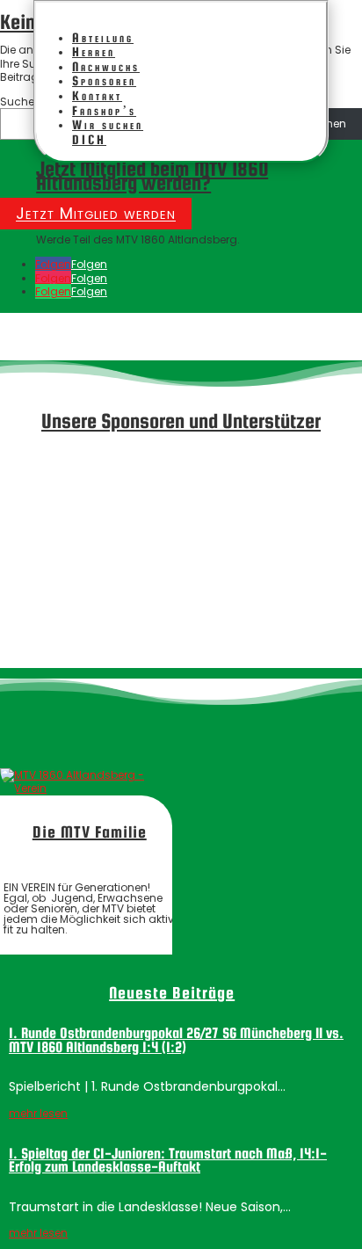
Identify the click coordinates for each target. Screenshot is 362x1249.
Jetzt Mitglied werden (96, 214)
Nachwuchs (106, 66)
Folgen (89, 264)
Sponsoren (104, 80)
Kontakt (97, 95)
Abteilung (103, 37)
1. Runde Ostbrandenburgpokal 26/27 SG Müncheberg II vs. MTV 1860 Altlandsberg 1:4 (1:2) (176, 1040)
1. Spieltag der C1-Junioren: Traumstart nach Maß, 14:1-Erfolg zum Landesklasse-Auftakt (168, 1160)
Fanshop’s (104, 110)
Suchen (20, 101)
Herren (93, 51)
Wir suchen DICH (107, 132)
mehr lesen (38, 1113)
